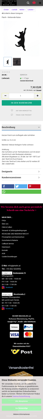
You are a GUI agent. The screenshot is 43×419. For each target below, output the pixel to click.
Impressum (6, 247)
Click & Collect (7, 227)
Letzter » (31, 10)
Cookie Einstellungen (9, 257)
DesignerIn (7, 171)
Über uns (5, 224)
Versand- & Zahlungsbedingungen (14, 230)
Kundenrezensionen (11, 177)
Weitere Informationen (21, 414)
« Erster (6, 10)
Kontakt (5, 250)
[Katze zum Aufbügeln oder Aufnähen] (21, 38)
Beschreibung (8, 127)
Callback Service (8, 244)
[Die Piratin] (8, 3)
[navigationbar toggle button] (40, 3)
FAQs (4, 220)
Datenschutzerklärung (21, 396)
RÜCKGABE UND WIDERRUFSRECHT (15, 234)
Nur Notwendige (21, 408)
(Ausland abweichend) (26, 81)
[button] (5, 95)
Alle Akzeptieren (21, 401)
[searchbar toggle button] (28, 3)
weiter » (22, 10)
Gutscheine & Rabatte (10, 240)
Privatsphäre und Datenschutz (13, 237)
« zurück (14, 10)
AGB (3, 253)
